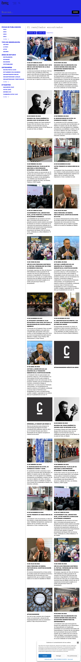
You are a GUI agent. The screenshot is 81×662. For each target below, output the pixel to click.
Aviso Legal (70, 659)
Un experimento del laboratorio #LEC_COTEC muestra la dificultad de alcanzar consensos (39, 214)
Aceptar (45, 656)
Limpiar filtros (49, 33)
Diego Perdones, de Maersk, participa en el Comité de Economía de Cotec (66, 214)
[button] (78, 642)
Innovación (6, 87)
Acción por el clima (9, 69)
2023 (4, 36)
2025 (4, 31)
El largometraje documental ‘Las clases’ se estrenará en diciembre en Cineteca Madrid (66, 322)
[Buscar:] (34, 13)
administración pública (10, 74)
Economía (6, 59)
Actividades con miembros (11, 72)
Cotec (5, 89)
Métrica (5, 44)
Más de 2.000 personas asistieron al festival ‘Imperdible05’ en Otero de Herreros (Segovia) (39, 266)
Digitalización (7, 57)
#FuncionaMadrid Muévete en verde (66, 367)
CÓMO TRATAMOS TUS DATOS (60, 659)
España (5, 92)
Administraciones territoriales (13, 79)
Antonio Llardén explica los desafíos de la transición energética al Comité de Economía (66, 266)
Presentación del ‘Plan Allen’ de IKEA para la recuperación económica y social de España (38, 168)
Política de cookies (49, 659)
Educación (6, 61)
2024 (4, 34)
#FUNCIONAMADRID (33, 614)
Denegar (58, 656)
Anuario (5, 51)
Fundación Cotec (8, 94)
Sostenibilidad (8, 64)
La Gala (5, 47)
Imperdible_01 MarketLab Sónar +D (39, 424)
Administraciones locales (11, 76)
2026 (4, 29)
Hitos (5, 49)
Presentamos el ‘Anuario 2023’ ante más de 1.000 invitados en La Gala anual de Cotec (39, 67)
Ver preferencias (72, 656)
